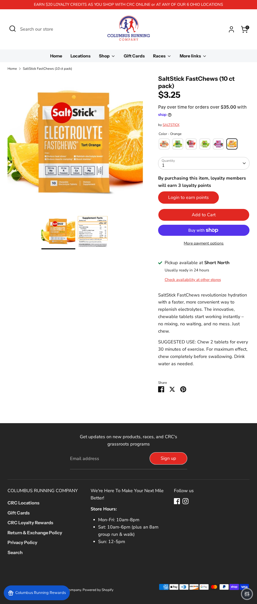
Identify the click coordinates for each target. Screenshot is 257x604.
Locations (81, 55)
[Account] (231, 29)
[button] (247, 594)
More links (191, 55)
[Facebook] (177, 501)
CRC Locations (23, 503)
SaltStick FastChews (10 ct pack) (47, 68)
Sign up (168, 458)
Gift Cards (134, 55)
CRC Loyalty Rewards (30, 522)
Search (15, 552)
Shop (104, 55)
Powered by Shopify (98, 589)
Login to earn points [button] (188, 197)
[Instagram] (185, 501)
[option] (75, 144)
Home (56, 55)
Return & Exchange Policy (35, 533)
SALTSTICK (171, 124)
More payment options (204, 243)
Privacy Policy (22, 542)
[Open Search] (13, 29)
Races (159, 55)
